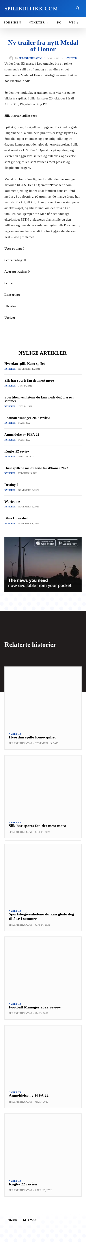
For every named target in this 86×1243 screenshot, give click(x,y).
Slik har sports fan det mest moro (29, 380)
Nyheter (71, 58)
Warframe (12, 501)
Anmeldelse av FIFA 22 (21, 434)
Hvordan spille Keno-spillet (24, 363)
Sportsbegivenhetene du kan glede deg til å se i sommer (38, 399)
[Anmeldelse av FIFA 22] (43, 1056)
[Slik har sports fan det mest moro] (43, 786)
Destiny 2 (11, 485)
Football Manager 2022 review (27, 418)
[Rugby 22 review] (43, 1144)
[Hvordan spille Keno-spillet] (43, 697)
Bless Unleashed (16, 518)
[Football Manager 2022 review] (43, 967)
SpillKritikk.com (30, 58)
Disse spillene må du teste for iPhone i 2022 (36, 468)
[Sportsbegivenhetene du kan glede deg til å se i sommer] (43, 874)
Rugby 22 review (17, 451)
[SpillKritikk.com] (12, 58)
